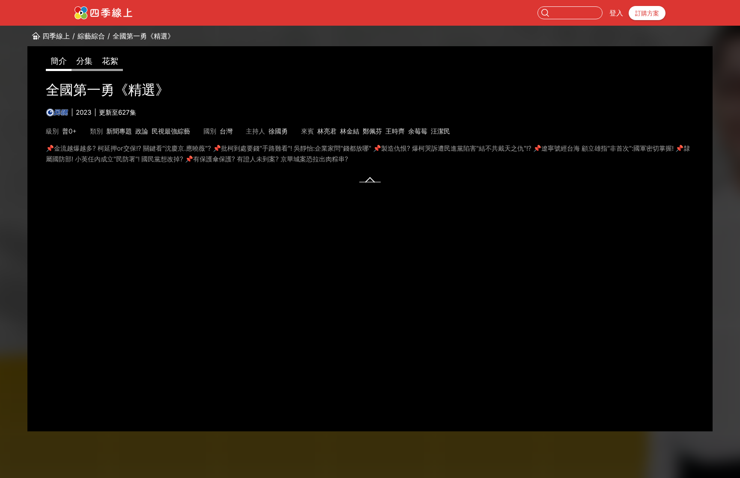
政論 (141, 131)
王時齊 (395, 131)
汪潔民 (440, 131)
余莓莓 (417, 131)
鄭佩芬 (372, 131)
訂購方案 (647, 13)
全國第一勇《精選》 (143, 36)
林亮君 (327, 131)
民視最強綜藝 (171, 131)
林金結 (349, 131)
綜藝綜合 (91, 36)
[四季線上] (103, 13)
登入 (616, 13)
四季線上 (56, 36)
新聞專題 (119, 131)
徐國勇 (278, 131)
